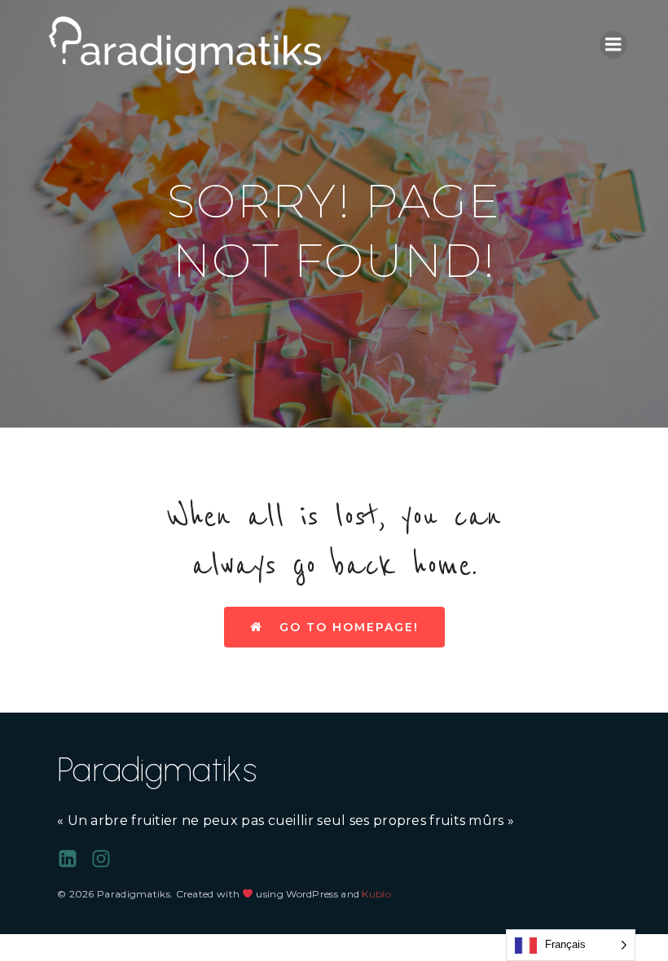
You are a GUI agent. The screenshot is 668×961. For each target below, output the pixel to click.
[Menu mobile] (613, 45)
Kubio (376, 894)
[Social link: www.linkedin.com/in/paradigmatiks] (73, 859)
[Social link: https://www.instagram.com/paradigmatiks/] (107, 859)
